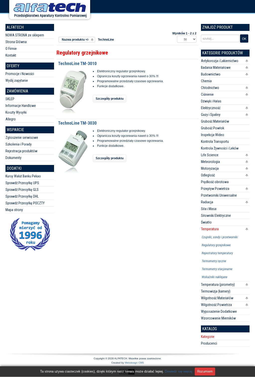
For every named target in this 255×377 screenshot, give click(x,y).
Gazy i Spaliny (210, 115)
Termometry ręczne (214, 261)
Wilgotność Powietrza (216, 305)
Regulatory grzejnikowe (216, 245)
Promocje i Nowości (19, 74)
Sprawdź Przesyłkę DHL (22, 196)
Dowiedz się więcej (178, 371)
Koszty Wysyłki (16, 112)
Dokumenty (13, 158)
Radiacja (207, 202)
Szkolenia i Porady (18, 144)
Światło (206, 222)
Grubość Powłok (212, 128)
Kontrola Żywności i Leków (220, 148)
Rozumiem (205, 371)
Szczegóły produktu (110, 98)
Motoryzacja (210, 168)
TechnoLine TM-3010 (77, 63)
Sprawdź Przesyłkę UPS (22, 183)
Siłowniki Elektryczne (216, 216)
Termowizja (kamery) (215, 291)
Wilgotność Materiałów (217, 298)
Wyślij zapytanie (16, 80)
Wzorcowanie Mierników (218, 318)
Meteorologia (210, 162)
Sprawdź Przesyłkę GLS (22, 190)
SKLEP (9, 99)
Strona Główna (16, 42)
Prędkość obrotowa (215, 182)
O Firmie (11, 49)
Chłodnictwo (210, 88)
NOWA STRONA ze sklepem (24, 35)
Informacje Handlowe (20, 106)
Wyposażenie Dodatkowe (219, 311)
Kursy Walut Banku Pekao (23, 176)
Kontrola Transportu (215, 142)
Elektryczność (210, 108)
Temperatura (210, 229)
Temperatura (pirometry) (218, 285)
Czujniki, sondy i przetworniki (220, 237)
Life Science (209, 155)
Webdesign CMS (134, 362)
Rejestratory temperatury (217, 253)
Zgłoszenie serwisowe (21, 138)
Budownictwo (210, 74)
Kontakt (10, 55)
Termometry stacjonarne (217, 269)
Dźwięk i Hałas (211, 101)
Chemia (206, 81)
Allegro (10, 119)
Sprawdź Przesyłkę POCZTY (25, 203)
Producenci (209, 343)
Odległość (208, 175)
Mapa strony (14, 210)
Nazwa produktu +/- (75, 39)
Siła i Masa (208, 209)
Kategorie (207, 337)
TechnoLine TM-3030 (77, 123)
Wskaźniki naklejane (214, 277)
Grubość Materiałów (215, 121)
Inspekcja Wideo (212, 135)
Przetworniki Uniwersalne (219, 195)
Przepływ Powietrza (215, 189)
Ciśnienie (207, 94)
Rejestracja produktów (21, 151)
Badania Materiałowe (216, 68)
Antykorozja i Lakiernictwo (219, 61)
